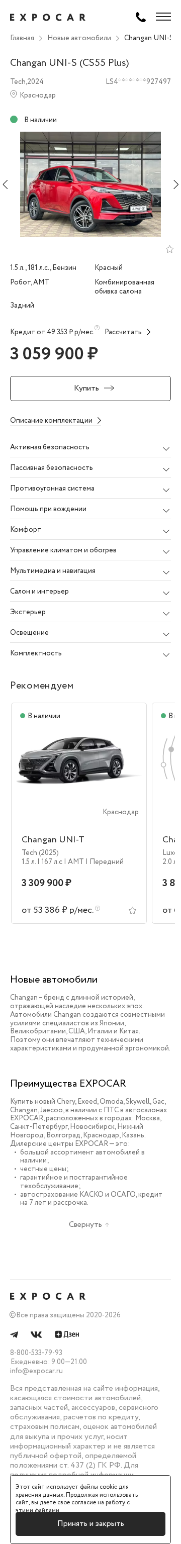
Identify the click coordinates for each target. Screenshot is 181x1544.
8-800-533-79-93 (36, 1353)
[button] (90, 447)
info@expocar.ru (36, 1371)
